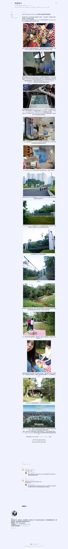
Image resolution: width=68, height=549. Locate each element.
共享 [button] (11, 12)
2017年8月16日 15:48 (32, 469)
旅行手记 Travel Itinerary (42, 7)
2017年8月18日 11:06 (33, 484)
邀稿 (11, 16)
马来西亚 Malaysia (28, 7)
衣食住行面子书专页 (25, 524)
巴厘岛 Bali (35, 7)
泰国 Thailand (22, 7)
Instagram (18, 524)
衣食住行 (18, 3)
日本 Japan (17, 7)
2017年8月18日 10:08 (32, 480)
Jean (29, 472)
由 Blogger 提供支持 (35, 544)
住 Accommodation (14, 17)
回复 (25, 489)
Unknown (26, 480)
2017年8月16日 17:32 (33, 472)
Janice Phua (27, 469)
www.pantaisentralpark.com (43, 436)
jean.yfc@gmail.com (25, 525)
